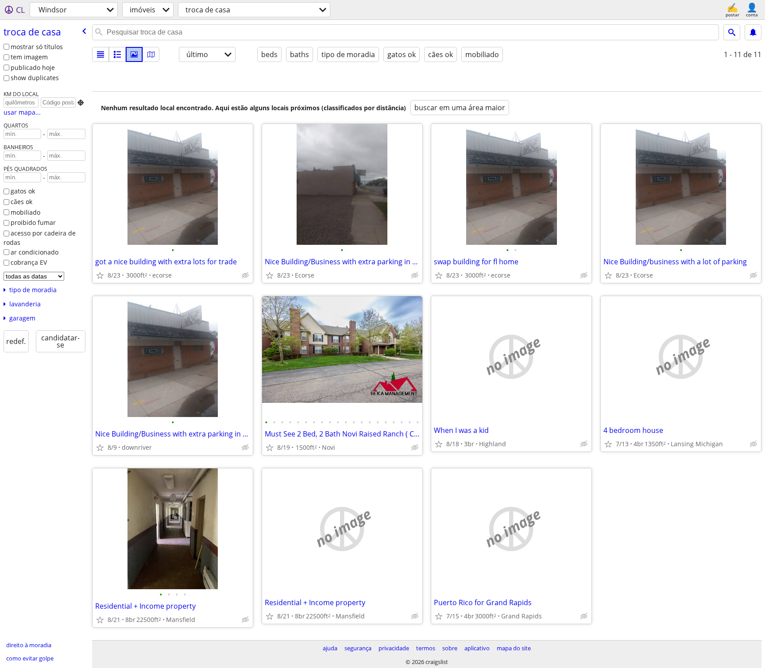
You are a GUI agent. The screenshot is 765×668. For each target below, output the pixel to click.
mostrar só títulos (37, 46)
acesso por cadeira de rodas (40, 238)
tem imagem (29, 57)
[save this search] (753, 32)
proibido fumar (33, 222)
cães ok (21, 201)
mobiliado (25, 212)
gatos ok (23, 191)
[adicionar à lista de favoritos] (100, 275)
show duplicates (35, 77)
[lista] (100, 54)
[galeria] (134, 54)
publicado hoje (33, 67)
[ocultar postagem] (245, 275)
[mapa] (151, 54)
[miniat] (117, 54)
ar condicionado (34, 252)
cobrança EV (29, 262)
